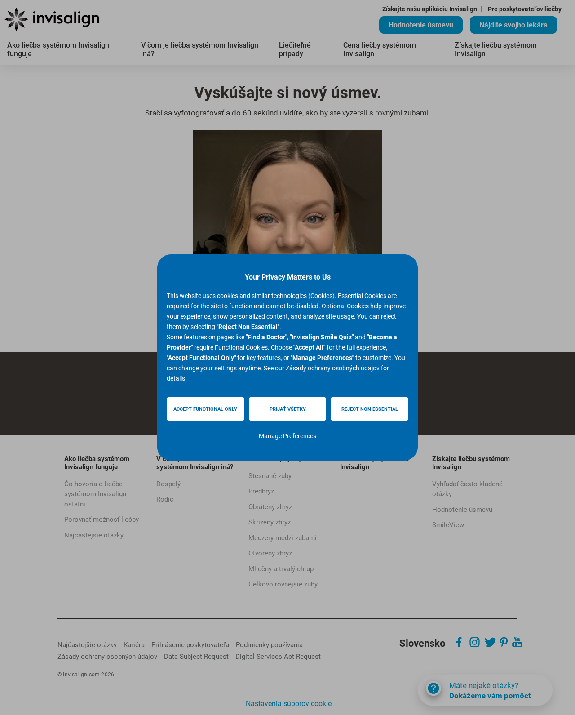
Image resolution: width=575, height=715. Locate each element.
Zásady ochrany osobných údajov (333, 368)
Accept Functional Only (205, 409)
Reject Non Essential (369, 409)
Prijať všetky (288, 409)
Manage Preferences (287, 436)
